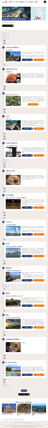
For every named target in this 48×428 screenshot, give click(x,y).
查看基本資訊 (4, 404)
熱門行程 (16, 1)
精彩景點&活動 (22, 1)
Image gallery (26, 422)
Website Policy (31, 422)
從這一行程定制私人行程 (7, 25)
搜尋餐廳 (23, 342)
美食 (26, 1)
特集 (13, 1)
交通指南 (36, 1)
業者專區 (16, 422)
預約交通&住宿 (30, 1)
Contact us (20, 422)
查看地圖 (23, 390)
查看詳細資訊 (38, 59)
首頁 (2, 419)
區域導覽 (10, 1)
